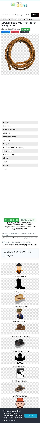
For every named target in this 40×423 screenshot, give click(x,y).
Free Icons (18, 19)
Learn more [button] (12, 420)
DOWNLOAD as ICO (28, 220)
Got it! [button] (31, 415)
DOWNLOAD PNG (11, 220)
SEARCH (34, 15)
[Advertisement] (20, 97)
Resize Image (28, 19)
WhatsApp (25, 29)
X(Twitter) (24, 32)
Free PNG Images (6, 19)
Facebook (5, 32)
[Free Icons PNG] (19, 4)
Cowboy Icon (7, 126)
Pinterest (14, 32)
